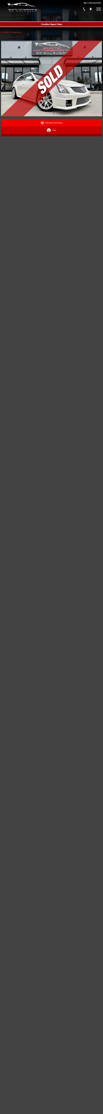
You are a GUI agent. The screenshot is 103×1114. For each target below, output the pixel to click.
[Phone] (85, 9)
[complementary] (95, 1106)
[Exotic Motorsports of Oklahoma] (22, 7)
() (92, 3)
